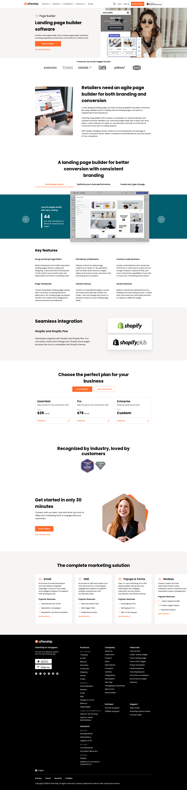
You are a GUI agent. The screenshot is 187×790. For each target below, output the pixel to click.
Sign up (126, 4)
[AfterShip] (31, 3)
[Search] (114, 4)
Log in (119, 4)
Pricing (90, 4)
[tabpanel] (93, 246)
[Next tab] (161, 219)
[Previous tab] (25, 219)
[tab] (54, 184)
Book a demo (137, 4)
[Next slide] (158, 600)
